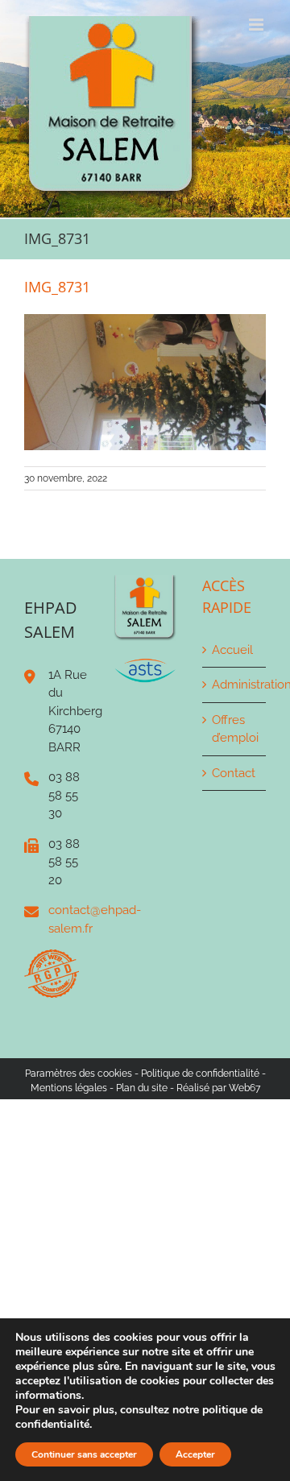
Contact (233, 773)
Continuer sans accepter (84, 1454)
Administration (235, 684)
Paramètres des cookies (78, 1073)
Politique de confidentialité (200, 1073)
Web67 (244, 1088)
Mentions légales (69, 1088)
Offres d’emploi (235, 729)
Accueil (232, 650)
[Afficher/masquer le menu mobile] (257, 24)
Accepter (195, 1454)
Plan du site (142, 1088)
